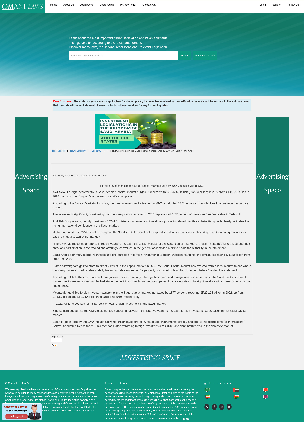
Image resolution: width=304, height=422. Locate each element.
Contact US (149, 4)
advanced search (205, 55)
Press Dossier (58, 151)
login (263, 4)
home (53, 4)
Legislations (86, 4)
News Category (78, 151)
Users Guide (106, 4)
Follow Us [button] (293, 4)
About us (68, 4)
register (276, 4)
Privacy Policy (128, 4)
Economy (96, 151)
